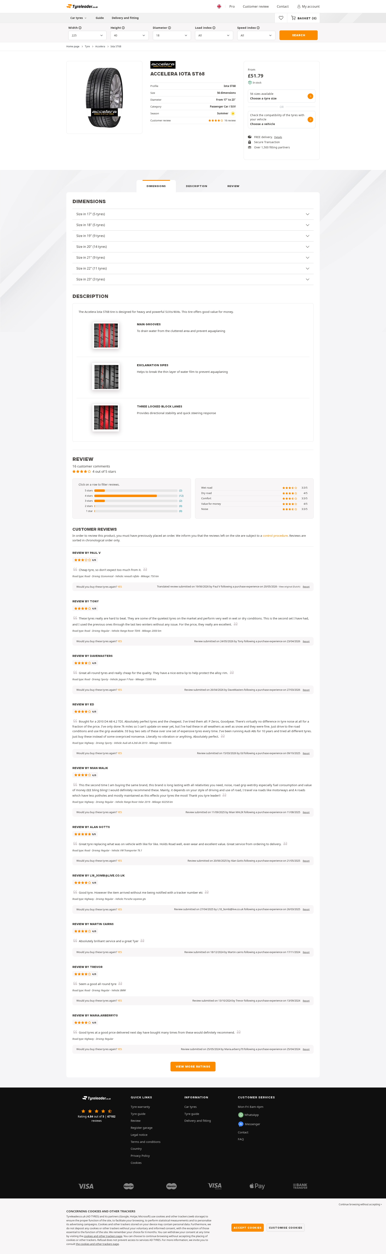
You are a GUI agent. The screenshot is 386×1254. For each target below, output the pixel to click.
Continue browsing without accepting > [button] (360, 1204)
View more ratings (193, 1066)
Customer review (256, 6)
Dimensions (156, 186)
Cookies (136, 1163)
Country (136, 1148)
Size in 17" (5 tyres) (90, 214)
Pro (232, 6)
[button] (132, 491)
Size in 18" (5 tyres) (90, 225)
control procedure (275, 535)
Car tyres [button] (77, 18)
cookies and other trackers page (103, 1236)
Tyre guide (138, 1114)
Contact (283, 6)
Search (298, 35)
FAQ (241, 1139)
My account (311, 6)
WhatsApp (251, 1115)
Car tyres (190, 1107)
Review (233, 186)
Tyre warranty (140, 1107)
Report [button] (306, 586)
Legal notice (139, 1135)
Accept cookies (247, 1227)
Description (196, 186)
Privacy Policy (140, 1156)
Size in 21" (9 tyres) (90, 257)
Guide (100, 18)
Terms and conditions (145, 1142)
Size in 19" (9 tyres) (90, 236)
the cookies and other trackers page (97, 1244)
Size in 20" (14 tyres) (91, 246)
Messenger (252, 1124)
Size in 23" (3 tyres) (90, 279)
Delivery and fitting (125, 18)
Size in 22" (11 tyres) (91, 268)
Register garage (141, 1128)
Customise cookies (286, 1227)
